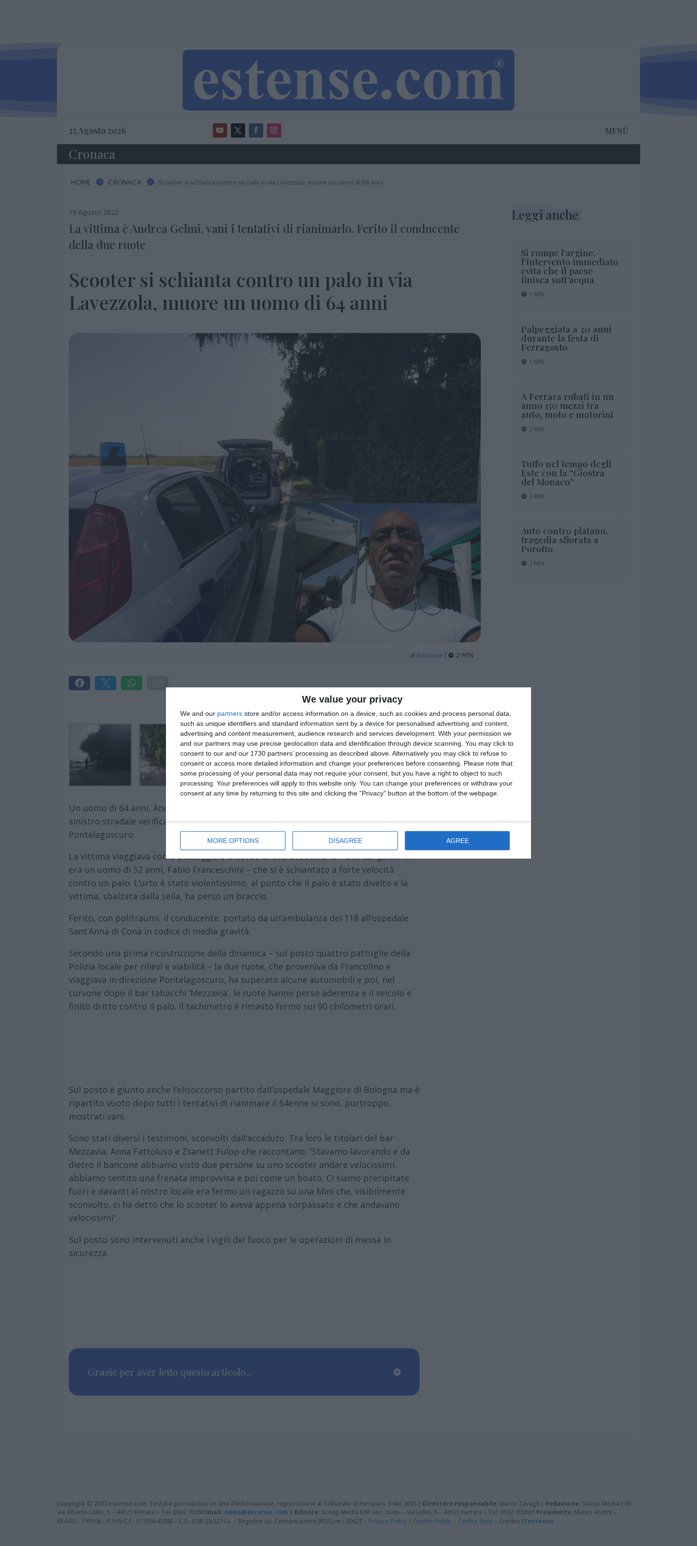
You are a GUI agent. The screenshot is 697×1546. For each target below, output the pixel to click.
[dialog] (348, 773)
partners (229, 713)
